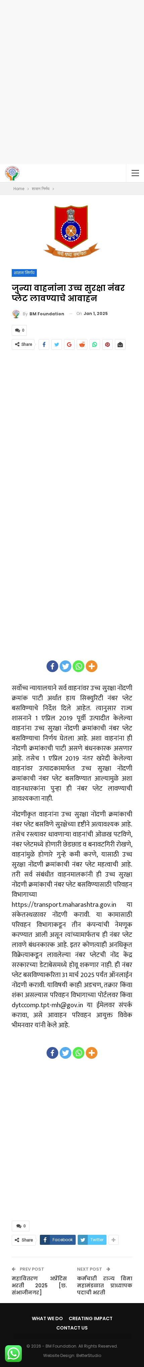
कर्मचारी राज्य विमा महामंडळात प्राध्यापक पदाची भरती (104, 1285)
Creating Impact (91, 1318)
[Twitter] (65, 666)
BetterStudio (88, 1355)
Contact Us (72, 1327)
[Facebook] (52, 666)
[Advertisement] (72, 82)
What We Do (47, 1318)
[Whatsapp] (78, 666)
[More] (91, 666)
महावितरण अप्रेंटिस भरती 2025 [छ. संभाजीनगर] (39, 1285)
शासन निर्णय (24, 272)
